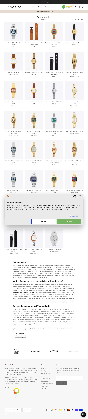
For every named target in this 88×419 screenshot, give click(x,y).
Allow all (69, 221)
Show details (74, 216)
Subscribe (38, 405)
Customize (43, 221)
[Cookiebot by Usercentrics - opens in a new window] (73, 196)
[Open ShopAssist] (83, 414)
